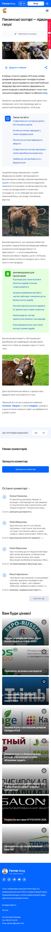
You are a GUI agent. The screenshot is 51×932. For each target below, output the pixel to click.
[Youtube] (19, 879)
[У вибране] (44, 622)
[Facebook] (4, 879)
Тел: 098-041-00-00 (9, 920)
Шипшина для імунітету (20, 512)
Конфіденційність (9, 905)
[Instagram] (9, 879)
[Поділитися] (46, 67)
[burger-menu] (47, 10)
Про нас (5, 910)
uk (23, 4)
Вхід (35, 3)
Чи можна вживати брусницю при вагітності (26, 564)
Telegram (16, 406)
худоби (5, 183)
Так (35, 433)
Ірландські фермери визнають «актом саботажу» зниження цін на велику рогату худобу (29, 296)
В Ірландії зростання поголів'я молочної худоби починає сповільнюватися (27, 283)
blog (8, 3)
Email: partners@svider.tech (13, 923)
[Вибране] (47, 3)
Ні (43, 433)
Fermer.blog (5, 10)
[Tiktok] (24, 879)
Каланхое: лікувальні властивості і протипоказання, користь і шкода (25, 590)
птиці (44, 93)
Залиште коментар (15, 461)
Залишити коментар (25, 469)
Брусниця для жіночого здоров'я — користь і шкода (26, 538)
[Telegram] (14, 879)
